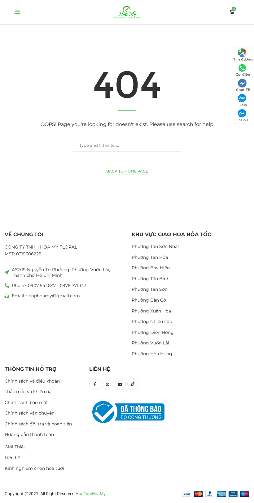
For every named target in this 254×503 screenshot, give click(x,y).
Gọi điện (243, 74)
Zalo (243, 105)
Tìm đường (243, 59)
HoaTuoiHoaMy (91, 493)
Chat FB (243, 90)
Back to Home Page (127, 171)
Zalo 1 (243, 120)
